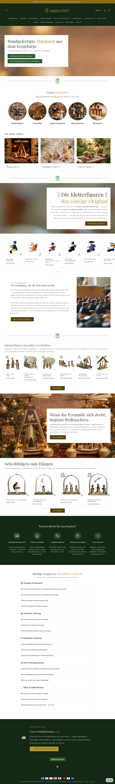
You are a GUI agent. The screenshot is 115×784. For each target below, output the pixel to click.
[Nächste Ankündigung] (110, 1)
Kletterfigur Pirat (89, 259)
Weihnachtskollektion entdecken (21, 56)
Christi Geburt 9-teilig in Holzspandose (29, 375)
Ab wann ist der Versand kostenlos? (33, 625)
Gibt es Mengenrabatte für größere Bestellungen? (37, 674)
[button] (6, 10)
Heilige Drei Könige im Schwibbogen (95, 500)
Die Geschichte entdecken (22, 319)
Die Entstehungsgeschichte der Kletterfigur (24, 61)
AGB (69, 781)
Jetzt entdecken (58, 437)
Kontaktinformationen (77, 781)
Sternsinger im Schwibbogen (69, 500)
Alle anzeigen (57, 388)
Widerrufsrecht (62, 781)
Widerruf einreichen (57, 759)
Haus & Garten (85, 167)
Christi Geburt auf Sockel (102, 374)
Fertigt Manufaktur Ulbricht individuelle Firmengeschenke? (40, 669)
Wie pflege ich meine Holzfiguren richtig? (34, 693)
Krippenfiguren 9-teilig (66, 374)
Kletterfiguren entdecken (96, 223)
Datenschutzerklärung (51, 781)
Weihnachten (12, 167)
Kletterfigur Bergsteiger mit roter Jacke (52, 260)
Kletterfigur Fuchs (31, 259)
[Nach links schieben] (54, 272)
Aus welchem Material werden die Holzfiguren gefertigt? (39, 595)
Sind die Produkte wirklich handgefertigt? (35, 600)
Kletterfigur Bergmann (10, 260)
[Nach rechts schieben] (61, 272)
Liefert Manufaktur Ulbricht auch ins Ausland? (36, 631)
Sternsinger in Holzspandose (46, 374)
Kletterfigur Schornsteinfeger (70, 260)
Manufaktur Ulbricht (29, 781)
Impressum (92, 781)
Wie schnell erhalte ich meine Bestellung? (34, 619)
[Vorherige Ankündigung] (5, 1)
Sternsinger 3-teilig (10, 374)
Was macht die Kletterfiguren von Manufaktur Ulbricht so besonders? (44, 589)
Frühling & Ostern (50, 167)
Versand (86, 781)
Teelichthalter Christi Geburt (82, 374)
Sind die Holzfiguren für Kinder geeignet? (34, 606)
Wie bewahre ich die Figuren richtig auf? (34, 699)
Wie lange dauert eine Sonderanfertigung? (35, 680)
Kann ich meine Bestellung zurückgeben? (34, 650)
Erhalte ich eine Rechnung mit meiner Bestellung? (37, 655)
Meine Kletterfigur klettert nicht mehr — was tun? (37, 705)
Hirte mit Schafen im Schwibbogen (40, 500)
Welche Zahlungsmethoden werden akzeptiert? (36, 644)
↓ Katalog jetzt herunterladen (44, 749)
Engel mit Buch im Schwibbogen (16, 500)
